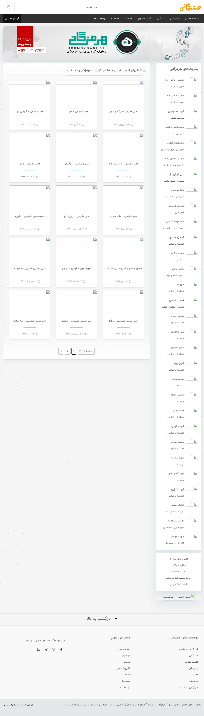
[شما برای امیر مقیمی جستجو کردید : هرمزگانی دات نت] (190, 7)
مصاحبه (115, 19)
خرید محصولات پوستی (178, 578)
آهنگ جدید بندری (188, 649)
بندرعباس (193, 668)
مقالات (128, 19)
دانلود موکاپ (178, 565)
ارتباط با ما (99, 19)
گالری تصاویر (144, 19)
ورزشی (161, 19)
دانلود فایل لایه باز (178, 559)
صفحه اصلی (192, 19)
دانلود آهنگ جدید (178, 584)
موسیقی (175, 19)
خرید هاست (178, 571)
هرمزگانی (193, 655)
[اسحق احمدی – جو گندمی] (178, 597)
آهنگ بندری (191, 662)
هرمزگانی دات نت (189, 687)
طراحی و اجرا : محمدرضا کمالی (18, 704)
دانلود (195, 674)
